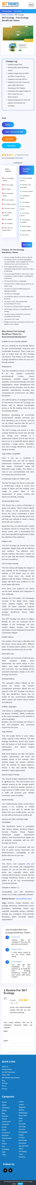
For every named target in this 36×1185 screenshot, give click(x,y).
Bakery (4, 1110)
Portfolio (21, 1137)
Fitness (4, 1143)
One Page (22, 1126)
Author (4, 1105)
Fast (3, 1141)
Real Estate (23, 1140)
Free (3, 1146)
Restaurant (22, 1143)
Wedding (22, 1157)
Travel (21, 1154)
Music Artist (23, 1115)
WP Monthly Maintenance (10, 1078)
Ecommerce (6, 1132)
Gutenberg (5, 1149)
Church (4, 1119)
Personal (22, 1129)
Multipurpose (23, 1113)
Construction (6, 1121)
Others (4, 1102)
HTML (4, 1155)
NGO (20, 1121)
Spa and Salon (24, 1146)
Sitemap (4, 1083)
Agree (20, 1183)
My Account (17, 11)
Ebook (4, 1130)
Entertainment (6, 1138)
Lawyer (21, 1104)
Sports (21, 1148)
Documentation (7, 11)
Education (5, 1135)
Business (5, 1116)
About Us (5, 1067)
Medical (21, 1110)
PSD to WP (6, 1075)
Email (6, 1041)
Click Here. (12, 158)
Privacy (4, 1089)
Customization (7, 1069)
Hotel (3, 1152)
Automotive (6, 1108)
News (21, 1118)
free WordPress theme (24, 899)
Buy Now (26, 245)
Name (6, 1031)
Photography (23, 1132)
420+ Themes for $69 (14, 132)
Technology (22, 1151)
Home (4, 15)
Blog (3, 1080)
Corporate (5, 1124)
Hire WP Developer (8, 1072)
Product (10, 15)
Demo (8, 125)
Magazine (22, 1107)
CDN (28, 864)
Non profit (22, 1124)
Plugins (21, 1135)
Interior (21, 1101)
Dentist (4, 1127)
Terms (4, 1086)
